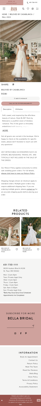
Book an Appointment (29, 357)
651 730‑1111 (10, 264)
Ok (39, 400)
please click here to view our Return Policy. (18, 173)
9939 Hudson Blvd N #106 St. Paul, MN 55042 (14, 270)
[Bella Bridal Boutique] (14, 8)
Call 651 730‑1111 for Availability (20, 103)
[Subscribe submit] (33, 326)
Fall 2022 (6, 17)
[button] (32, 8)
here (20, 404)
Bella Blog (33, 373)
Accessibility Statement (28, 387)
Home (4, 14)
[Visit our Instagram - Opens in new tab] (15, 333)
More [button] (5, 130)
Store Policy (33, 377)
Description (7, 109)
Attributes (19, 109)
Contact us (33, 360)
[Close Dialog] (1, 400)
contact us (31, 189)
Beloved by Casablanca (21, 14)
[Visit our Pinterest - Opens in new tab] (26, 333)
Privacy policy (32, 384)
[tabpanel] (20, 51)
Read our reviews (30, 370)
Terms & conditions (30, 380)
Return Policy (32, 364)
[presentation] (10, 231)
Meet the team (31, 367)
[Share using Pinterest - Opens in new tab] (13, 85)
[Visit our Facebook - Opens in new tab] (20, 333)
